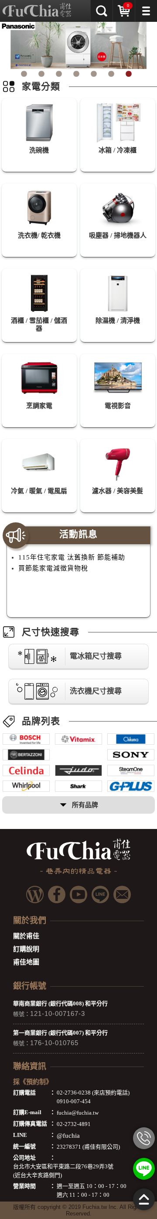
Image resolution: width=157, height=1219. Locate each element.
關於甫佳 (26, 935)
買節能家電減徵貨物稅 (53, 568)
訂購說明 (26, 949)
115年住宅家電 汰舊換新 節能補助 (71, 557)
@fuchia (68, 1135)
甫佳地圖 (26, 962)
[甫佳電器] (37, 6)
